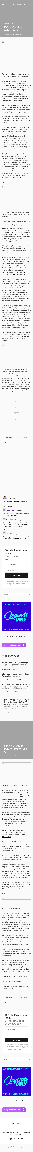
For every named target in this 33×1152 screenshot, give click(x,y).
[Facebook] (11, 1139)
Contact (27, 1132)
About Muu (19, 1132)
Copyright (11, 1134)
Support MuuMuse (9, 1132)
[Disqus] (16, 469)
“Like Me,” (24, 835)
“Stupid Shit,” (6, 837)
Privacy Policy (21, 1134)
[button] (3, 4)
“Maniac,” (10, 848)
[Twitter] (14, 1139)
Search (29, 594)
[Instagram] (18, 1139)
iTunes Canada (7, 988)
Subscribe (16, 575)
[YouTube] (22, 1139)
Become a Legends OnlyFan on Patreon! (17, 636)
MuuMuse (16, 4)
